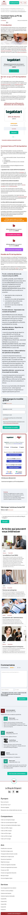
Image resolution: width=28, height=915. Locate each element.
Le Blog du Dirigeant (4, 3)
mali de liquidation (13, 186)
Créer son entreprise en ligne (8, 819)
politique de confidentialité (12, 423)
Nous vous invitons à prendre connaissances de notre (13, 422)
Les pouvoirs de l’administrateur (13, 617)
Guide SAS (3, 906)
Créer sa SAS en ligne (6, 833)
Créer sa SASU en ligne (6, 836)
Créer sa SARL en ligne (6, 830)
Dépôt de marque (5, 862)
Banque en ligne (5, 875)
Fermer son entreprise (10, 590)
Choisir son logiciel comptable (8, 864)
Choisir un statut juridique (7, 890)
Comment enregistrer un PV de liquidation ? (12, 481)
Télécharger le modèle (11, 427)
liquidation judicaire (19, 84)
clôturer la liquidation (22, 52)
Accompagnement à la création (8, 888)
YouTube (17, 792)
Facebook (13, 792)
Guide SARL (4, 904)
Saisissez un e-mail (7, 409)
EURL (22, 269)
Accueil (2, 8)
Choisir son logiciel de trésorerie (8, 872)
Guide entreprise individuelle (7, 896)
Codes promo (14, 2)
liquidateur (22, 172)
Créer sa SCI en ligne (6, 838)
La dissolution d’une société (17, 10)
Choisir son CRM (5, 870)
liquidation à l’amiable (6, 84)
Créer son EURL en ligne (6, 828)
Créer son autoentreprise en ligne (9, 822)
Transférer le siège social (7, 851)
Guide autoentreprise (6, 893)
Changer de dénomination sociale (9, 853)
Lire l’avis (14, 128)
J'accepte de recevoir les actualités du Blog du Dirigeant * (13, 517)
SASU (17, 268)
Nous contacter (4, 802)
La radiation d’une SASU (10, 555)
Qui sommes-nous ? (6, 804)
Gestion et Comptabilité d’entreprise (13, 8)
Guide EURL (4, 898)
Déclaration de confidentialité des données (11, 810)
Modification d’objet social (7, 856)
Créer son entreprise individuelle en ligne (10, 825)
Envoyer (5, 521)
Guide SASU (4, 901)
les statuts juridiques (22, 196)
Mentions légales (5, 807)
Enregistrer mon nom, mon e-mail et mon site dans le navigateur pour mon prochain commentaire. (13, 694)
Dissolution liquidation (6, 859)
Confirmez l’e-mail (7, 414)
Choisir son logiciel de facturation (9, 867)
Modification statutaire (6, 848)
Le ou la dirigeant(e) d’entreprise (13, 646)
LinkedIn (9, 792)
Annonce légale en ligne (6, 878)
